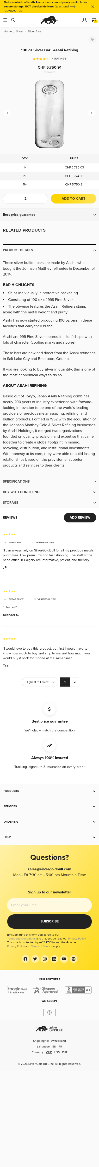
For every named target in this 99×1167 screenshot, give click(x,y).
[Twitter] (35, 959)
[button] (49, 214)
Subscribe (50, 921)
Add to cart (73, 199)
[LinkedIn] (54, 959)
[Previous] (7, 113)
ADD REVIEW (80, 517)
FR (60, 1046)
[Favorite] (92, 39)
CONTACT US (13, 11)
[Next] (91, 113)
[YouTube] (64, 959)
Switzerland (58, 1041)
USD (57, 1052)
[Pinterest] (73, 959)
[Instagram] (45, 959)
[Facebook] (25, 959)
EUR (65, 1052)
